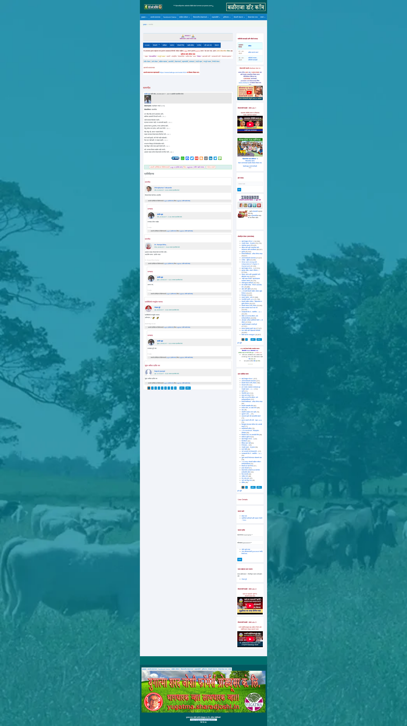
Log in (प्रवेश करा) (176, 167)
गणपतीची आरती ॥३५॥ (248, 299)
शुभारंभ (243, 252)
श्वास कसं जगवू (246, 395)
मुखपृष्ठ (143, 17)
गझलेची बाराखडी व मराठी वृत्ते (249, 324)
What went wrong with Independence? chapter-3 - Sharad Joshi (251, 264)
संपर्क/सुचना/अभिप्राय (247, 283)
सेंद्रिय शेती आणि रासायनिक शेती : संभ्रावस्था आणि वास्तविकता (251, 248)
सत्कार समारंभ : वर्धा (247, 297)
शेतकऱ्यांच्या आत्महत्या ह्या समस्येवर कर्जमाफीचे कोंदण (251, 471)
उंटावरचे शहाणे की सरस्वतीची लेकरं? (251, 416)
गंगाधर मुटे (157, 307)
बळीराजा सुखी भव (246, 437)
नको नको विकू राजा (247, 480)
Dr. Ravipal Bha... (160, 244)
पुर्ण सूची (239, 343)
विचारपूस (244, 295)
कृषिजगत (204, 669)
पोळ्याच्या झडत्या (246, 245)
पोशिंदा (243, 482)
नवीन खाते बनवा (246, 549)
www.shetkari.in (244, 83)
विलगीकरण (244, 441)
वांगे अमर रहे (207, 45)
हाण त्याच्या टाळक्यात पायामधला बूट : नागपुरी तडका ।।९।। (251, 388)
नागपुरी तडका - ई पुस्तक (248, 243)
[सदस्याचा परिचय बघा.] (147, 99)
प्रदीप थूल (147, 94)
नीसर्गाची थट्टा (245, 393)
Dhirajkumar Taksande (163, 188)
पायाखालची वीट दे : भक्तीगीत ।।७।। (252, 312)
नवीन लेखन (147, 61)
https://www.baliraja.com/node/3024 (173, 72)
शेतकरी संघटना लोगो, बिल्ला (249, 305)
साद (243, 410)
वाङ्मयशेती (185, 61)
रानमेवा (199, 45)
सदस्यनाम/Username (244, 535)
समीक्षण (165, 45)
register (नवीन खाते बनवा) (195, 167)
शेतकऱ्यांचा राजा (253, 17)
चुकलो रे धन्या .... (246, 414)
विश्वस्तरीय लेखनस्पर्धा (200, 17)
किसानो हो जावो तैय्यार (247, 466)
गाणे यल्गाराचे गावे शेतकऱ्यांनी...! (250, 451)
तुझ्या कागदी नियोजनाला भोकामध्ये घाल (252, 457)
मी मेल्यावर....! (245, 445)
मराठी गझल (199, 61)
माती (243, 391)
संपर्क (229, 669)
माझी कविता (190, 45)
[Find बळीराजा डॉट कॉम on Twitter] (254, 205)
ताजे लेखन (155, 61)
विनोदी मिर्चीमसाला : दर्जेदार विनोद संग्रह (252, 254)
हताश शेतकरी (245, 468)
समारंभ (172, 45)
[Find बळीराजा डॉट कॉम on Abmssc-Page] (245, 205)
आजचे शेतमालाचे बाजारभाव (249, 258)
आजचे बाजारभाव (155, 17)
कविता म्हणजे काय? (253, 52)
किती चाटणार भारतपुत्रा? (248, 335)
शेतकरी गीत (180, 45)
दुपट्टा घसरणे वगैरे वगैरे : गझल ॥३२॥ (252, 420)
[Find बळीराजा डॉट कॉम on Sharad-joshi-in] (241, 205)
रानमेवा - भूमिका (246, 260)
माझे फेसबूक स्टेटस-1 (247, 241)
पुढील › (182, 388)
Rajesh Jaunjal (159, 371)
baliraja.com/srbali (250, 166)
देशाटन (217, 45)
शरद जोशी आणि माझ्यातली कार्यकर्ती (251, 330)
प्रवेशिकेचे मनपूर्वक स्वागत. (154, 302)
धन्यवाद (150, 209)
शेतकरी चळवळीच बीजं (247, 406)
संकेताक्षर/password (244, 543)
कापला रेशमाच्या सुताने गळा (249, 328)
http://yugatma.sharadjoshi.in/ (203, 720)
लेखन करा (244, 516)
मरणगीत (147, 182)
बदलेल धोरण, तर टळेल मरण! (249, 408)
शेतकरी (154, 45)
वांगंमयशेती (255, 211)
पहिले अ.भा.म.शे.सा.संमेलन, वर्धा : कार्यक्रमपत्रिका (250, 317)
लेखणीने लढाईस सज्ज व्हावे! (249, 412)
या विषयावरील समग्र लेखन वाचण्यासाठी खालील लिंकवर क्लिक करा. (250, 161)
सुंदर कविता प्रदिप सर (152, 365)
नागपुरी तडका (207, 61)
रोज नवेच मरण (245, 478)
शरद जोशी (244, 449)
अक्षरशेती (170, 61)
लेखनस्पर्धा (178, 61)
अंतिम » (188, 388)
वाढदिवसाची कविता (247, 428)
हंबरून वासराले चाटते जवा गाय (250, 308)
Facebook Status (169, 17)
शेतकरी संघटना (212, 669)
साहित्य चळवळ (163, 61)
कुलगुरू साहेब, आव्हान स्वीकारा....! (250, 270)
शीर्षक (249, 46)
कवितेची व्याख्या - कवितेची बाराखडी (252, 59)
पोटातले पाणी (245, 385)
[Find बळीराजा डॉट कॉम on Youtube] (259, 205)
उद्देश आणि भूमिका (246, 289)
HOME (147, 45)
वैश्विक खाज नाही (246, 443)
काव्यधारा (191, 61)
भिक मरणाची (245, 474)
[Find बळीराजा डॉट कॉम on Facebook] (250, 205)
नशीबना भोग (245, 476)
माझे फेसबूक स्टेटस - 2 (248, 268)
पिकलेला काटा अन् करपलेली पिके (250, 435)
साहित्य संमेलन (175, 669)
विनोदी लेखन (216, 61)
